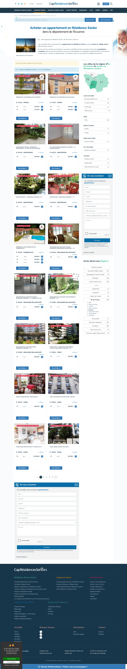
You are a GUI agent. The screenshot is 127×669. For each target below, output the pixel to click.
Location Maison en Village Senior (67, 584)
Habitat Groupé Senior (24, 602)
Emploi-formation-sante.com (74, 651)
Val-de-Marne (92, 313)
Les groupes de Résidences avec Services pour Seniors (31, 599)
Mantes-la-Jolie (97, 159)
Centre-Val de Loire (99, 282)
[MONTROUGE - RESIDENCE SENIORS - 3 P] (63, 184)
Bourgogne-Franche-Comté (97, 274)
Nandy (97, 128)
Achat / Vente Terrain (97, 584)
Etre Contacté (105, 20)
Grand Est (100, 292)
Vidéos (97, 10)
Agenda (105, 10)
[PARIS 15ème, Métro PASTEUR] (63, 433)
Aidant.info (68, 653)
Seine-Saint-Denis (94, 311)
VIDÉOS (16, 634)
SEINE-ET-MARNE (88, 125)
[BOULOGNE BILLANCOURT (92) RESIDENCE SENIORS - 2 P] (63, 283)
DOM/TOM (100, 289)
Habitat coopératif (20, 616)
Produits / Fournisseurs (97, 589)
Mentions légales (78, 634)
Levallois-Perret (97, 103)
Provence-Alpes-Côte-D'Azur (97, 333)
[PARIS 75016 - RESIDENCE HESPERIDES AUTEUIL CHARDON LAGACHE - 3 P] (63, 333)
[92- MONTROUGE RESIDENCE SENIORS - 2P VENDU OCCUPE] (63, 134)
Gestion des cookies (75, 660)
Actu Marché (94, 594)
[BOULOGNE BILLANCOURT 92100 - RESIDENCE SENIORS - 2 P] (29, 333)
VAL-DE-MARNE (88, 147)
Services (50, 614)
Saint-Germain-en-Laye (97, 167)
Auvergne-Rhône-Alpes (98, 271)
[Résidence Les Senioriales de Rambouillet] (29, 234)
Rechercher (90, 20)
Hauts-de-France (99, 296)
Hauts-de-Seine (93, 304)
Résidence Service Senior (22, 10)
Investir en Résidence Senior (23, 591)
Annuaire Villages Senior (22, 584)
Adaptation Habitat (54, 606)
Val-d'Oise (91, 315)
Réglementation (95, 591)
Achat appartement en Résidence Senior (69, 586)
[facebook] (15, 4)
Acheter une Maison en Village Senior (26, 594)
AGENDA (17, 636)
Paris (97, 120)
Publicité (101, 634)
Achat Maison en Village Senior (66, 589)
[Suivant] (55, 477)
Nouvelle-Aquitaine (99, 322)
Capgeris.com (44, 651)
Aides (50, 609)
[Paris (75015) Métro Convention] (29, 383)
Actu (91, 10)
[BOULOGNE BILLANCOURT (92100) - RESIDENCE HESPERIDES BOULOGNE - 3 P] (63, 234)
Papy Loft (17, 611)
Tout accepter (11, 659)
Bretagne (100, 278)
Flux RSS (17, 639)
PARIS (85, 117)
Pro (111, 10)
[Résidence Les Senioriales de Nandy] (63, 84)
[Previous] (37, 477)
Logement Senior (39, 10)
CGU (74, 632)
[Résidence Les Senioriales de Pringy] (29, 84)
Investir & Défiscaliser (56, 10)
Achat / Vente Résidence (98, 582)
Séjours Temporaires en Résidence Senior (27, 586)
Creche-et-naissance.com (98, 651)
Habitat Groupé (71, 10)
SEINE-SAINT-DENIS (89, 138)
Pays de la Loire (100, 329)
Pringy (97, 132)
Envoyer (47, 547)
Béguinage (17, 609)
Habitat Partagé (19, 606)
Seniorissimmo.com (46, 653)
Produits (50, 611)
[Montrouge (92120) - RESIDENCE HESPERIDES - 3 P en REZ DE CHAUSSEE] (29, 134)
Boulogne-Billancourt (97, 99)
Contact (31, 4)
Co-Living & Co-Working (97, 653)
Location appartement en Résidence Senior (70, 582)
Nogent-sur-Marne (97, 150)
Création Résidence (96, 586)
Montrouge (97, 107)
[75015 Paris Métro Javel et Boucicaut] (29, 433)
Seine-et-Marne (93, 308)
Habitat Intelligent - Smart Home (24, 614)
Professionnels (96, 577)
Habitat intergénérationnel (22, 618)
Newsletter (39, 4)
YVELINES (86, 156)
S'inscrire (106, 3)
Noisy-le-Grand (97, 141)
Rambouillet (97, 163)
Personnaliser (11, 662)
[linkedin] (21, 4)
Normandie (100, 319)
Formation (93, 599)
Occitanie (100, 326)
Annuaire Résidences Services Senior (26, 582)
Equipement (83, 10)
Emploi (92, 596)
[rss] (25, 4)
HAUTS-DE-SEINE (88, 96)
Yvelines (91, 306)
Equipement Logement (58, 602)
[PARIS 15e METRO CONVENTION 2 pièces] (63, 383)
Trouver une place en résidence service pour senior (30, 589)
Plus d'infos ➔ (22, 118)
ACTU (16, 632)
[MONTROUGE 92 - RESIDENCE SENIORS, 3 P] (29, 184)
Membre (99, 4)
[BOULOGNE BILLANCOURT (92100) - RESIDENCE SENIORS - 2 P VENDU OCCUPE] (29, 283)
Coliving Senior (19, 596)
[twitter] (18, 4)
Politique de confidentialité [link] (11, 665)
